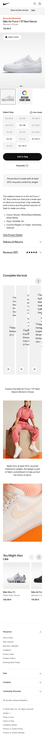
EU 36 (22, 118)
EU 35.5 (9, 118)
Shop (33, 10)
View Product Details (12, 235)
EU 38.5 (36, 125)
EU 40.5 (36, 132)
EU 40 (22, 132)
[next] (38, 281)
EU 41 (9, 139)
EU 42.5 (36, 139)
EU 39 (9, 132)
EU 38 (22, 125)
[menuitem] (7, 713)
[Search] (34, 3)
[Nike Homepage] (6, 3)
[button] (7, 370)
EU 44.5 (22, 146)
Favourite (20, 166)
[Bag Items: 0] (40, 3)
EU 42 (22, 139)
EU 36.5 (36, 118)
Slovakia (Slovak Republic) (17, 700)
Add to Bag (22, 157)
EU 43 (9, 146)
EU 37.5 (9, 125)
